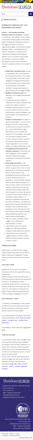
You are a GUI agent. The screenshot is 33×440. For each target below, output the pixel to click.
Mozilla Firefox (23, 320)
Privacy (17, 433)
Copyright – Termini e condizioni (11, 435)
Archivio (11, 433)
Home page (5, 433)
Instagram (5, 369)
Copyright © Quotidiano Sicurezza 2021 (14, 397)
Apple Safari (5, 323)
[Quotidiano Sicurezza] (16, 7)
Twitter (11, 366)
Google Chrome (13, 320)
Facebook (5, 366)
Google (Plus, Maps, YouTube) (18, 364)
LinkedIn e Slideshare (21, 366)
